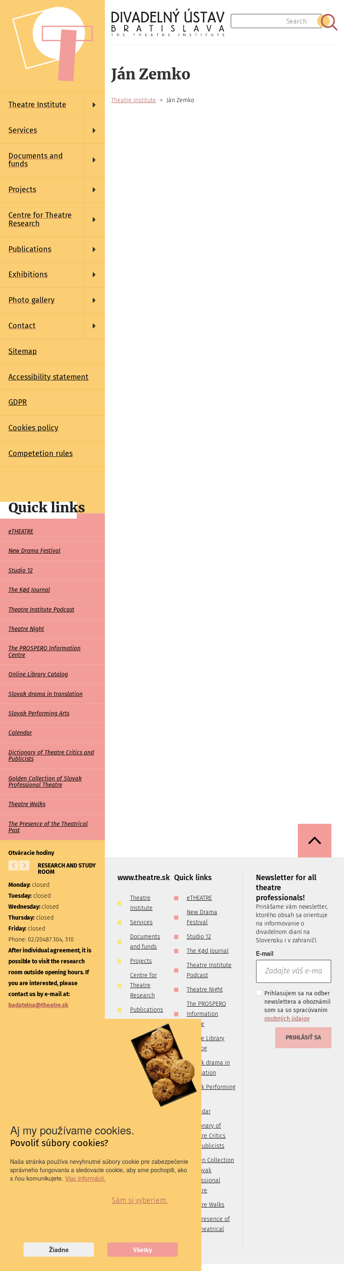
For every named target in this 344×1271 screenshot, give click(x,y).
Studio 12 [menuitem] (20, 570)
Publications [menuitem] (146, 1009)
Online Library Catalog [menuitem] (38, 674)
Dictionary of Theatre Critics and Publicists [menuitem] (51, 755)
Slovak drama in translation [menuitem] (45, 694)
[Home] (171, 22)
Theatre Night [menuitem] (26, 629)
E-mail (265, 953)
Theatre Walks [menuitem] (26, 804)
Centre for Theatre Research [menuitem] (143, 985)
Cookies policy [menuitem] (33, 427)
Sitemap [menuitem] (22, 351)
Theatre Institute (133, 100)
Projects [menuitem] (141, 961)
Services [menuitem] (141, 922)
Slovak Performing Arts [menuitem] (38, 713)
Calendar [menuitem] (20, 732)
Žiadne (59, 1249)
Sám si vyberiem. (139, 1200)
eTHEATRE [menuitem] (20, 531)
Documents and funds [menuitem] (145, 941)
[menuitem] (52, 105)
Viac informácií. (85, 1178)
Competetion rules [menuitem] (40, 453)
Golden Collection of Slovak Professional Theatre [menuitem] (45, 781)
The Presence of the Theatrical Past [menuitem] (48, 827)
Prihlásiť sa (303, 1037)
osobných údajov (287, 1018)
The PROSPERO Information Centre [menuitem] (44, 651)
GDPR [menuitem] (17, 402)
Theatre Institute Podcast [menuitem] (41, 609)
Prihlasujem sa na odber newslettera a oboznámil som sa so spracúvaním (297, 1006)
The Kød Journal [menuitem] (29, 589)
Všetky (142, 1249)
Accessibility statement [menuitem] (48, 377)
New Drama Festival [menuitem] (34, 550)
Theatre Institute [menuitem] (141, 903)
